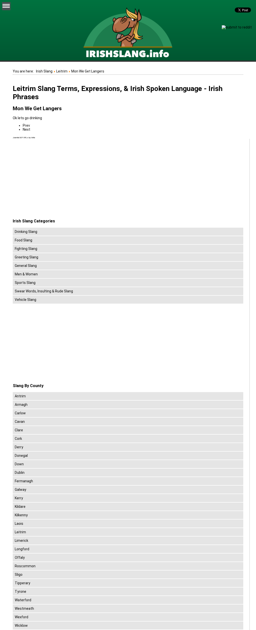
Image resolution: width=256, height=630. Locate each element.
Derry (19, 447)
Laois (19, 524)
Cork (18, 439)
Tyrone (20, 592)
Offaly (20, 558)
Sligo (18, 575)
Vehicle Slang (25, 300)
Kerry (19, 498)
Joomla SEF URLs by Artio (24, 137)
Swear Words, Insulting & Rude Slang (44, 291)
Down (19, 464)
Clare (19, 430)
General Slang (26, 266)
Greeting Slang (26, 257)
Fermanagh (24, 481)
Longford (22, 549)
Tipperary (22, 583)
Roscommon (25, 566)
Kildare (20, 507)
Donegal (21, 456)
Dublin (19, 473)
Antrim (20, 396)
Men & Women (26, 274)
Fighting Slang (26, 249)
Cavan (20, 422)
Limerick (21, 541)
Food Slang (23, 240)
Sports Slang (25, 283)
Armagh (21, 405)
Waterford (23, 600)
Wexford (21, 617)
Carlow (20, 413)
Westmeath (24, 609)
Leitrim (20, 532)
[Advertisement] (55, 179)
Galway (20, 490)
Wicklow (21, 626)
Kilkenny (21, 515)
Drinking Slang (26, 232)
